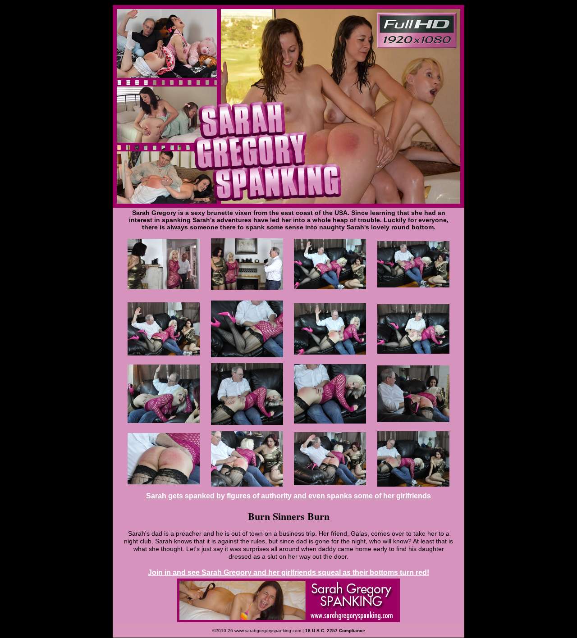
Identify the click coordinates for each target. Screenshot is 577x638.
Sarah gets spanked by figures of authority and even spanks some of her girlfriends (288, 496)
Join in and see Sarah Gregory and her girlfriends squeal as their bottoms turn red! (288, 572)
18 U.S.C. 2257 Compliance (335, 630)
